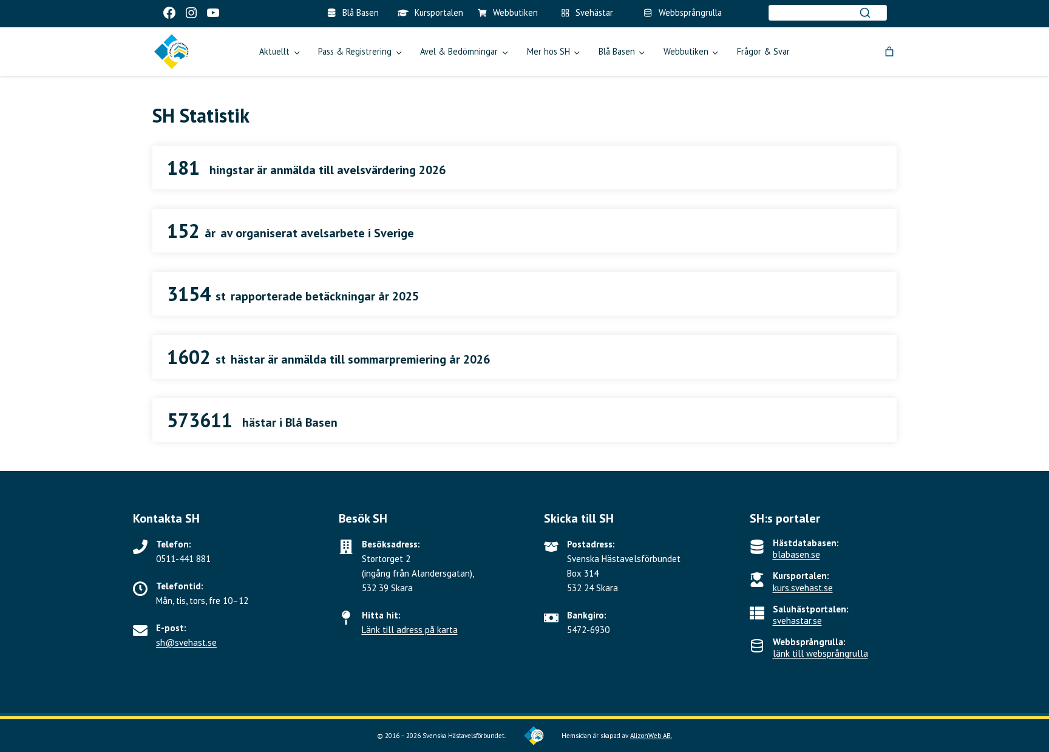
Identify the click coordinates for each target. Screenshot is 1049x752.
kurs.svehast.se (803, 588)
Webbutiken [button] (686, 51)
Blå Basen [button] (617, 51)
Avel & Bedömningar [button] (459, 51)
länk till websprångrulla (820, 653)
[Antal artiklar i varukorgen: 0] (889, 51)
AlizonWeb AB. (651, 735)
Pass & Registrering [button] (355, 51)
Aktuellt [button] (274, 51)
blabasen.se (796, 554)
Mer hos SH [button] (548, 51)
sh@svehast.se (186, 642)
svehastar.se (797, 620)
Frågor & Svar (763, 51)
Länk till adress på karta (410, 629)
